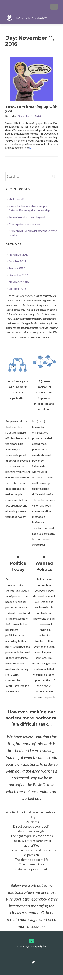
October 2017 (17, 261)
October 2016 (17, 288)
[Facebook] (29, 962)
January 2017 (17, 268)
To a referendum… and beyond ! (27, 217)
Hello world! (16, 199)
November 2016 (19, 281)
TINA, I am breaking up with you (31, 109)
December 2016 (18, 275)
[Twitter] (33, 962)
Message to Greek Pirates (24, 224)
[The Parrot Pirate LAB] (31, 17)
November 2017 (19, 254)
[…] (31, 147)
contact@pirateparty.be (31, 946)
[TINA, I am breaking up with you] (31, 79)
